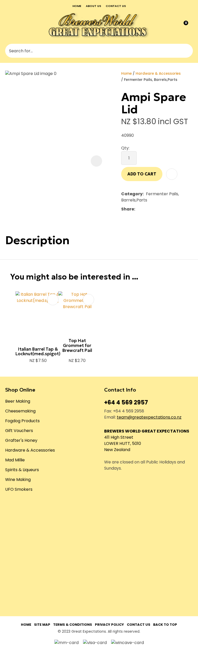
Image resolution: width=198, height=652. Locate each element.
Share (127, 209)
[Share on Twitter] (145, 209)
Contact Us (138, 624)
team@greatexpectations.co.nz (149, 417)
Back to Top (165, 624)
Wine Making (18, 479)
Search (186, 51)
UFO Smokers (18, 489)
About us (93, 6)
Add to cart (141, 173)
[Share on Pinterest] (161, 209)
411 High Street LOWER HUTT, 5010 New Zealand (122, 443)
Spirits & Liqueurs (22, 470)
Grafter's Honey (21, 440)
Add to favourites (53, 299)
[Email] (153, 209)
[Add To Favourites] (171, 174)
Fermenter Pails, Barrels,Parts (150, 79)
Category (132, 194)
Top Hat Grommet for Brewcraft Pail (77, 345)
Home (76, 6)
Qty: (125, 148)
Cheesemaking (20, 411)
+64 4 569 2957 (126, 403)
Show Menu (8, 25)
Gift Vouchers (19, 431)
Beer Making (17, 401)
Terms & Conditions (72, 624)
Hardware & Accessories (158, 73)
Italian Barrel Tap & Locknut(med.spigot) (37, 351)
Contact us (116, 6)
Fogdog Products (22, 421)
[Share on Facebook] (138, 209)
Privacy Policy (109, 624)
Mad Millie (15, 460)
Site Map (42, 624)
